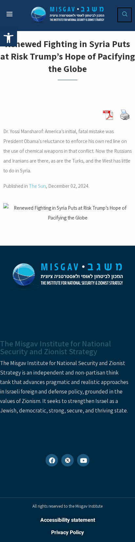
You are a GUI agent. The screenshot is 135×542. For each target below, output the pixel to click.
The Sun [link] (37, 186)
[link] (8, 37)
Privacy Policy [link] (67, 532)
